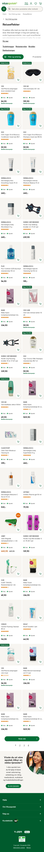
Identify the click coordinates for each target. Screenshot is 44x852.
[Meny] (3, 9)
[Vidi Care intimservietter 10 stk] (33, 297)
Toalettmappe (8, 46)
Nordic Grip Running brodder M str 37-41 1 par (9, 360)
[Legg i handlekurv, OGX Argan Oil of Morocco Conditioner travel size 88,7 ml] (18, 126)
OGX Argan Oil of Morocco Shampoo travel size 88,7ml (32, 136)
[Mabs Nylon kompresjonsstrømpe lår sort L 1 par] (33, 700)
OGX (3, 132)
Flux (3, 266)
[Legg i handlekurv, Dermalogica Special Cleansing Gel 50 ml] (40, 260)
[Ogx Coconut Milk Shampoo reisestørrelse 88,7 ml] (33, 343)
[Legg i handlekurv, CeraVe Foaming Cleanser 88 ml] (18, 618)
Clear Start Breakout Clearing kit (8, 452)
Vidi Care (26, 310)
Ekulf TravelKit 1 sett (30, 627)
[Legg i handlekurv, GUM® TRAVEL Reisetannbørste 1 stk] (18, 574)
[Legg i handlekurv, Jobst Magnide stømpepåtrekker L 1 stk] (18, 529)
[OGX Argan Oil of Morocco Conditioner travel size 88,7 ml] (11, 119)
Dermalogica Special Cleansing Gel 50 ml (30, 270)
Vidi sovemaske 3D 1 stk (31, 89)
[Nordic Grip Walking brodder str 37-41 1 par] (33, 209)
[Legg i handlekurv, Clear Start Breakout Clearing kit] (18, 441)
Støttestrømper (9, 50)
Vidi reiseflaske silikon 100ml (10, 405)
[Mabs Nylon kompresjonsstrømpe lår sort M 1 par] (33, 388)
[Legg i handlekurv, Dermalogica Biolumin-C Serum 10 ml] (18, 485)
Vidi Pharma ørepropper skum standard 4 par (9, 90)
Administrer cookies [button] (19, 847)
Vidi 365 (26, 86)
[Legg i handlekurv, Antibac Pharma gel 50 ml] (40, 485)
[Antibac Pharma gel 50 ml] (33, 478)
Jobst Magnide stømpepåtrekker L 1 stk (9, 540)
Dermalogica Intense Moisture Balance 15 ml (31, 182)
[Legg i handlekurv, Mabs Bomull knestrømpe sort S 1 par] (40, 662)
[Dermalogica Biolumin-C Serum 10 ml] (11, 478)
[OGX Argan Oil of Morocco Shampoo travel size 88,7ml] (33, 119)
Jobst (3, 536)
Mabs (3, 310)
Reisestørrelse (21, 46)
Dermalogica (6, 178)
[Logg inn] (31, 3)
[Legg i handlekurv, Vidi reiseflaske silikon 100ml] (18, 395)
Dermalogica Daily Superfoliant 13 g (29, 452)
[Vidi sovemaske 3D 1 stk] (33, 73)
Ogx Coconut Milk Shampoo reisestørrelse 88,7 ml (33, 360)
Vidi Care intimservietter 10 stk (32, 314)
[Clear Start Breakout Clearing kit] (11, 434)
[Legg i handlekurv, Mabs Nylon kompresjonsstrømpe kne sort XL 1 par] (18, 304)
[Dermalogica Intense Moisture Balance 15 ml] (33, 164)
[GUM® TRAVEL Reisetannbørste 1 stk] (11, 566)
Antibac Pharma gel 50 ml (32, 495)
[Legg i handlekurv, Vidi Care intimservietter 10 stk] (40, 304)
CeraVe (3, 624)
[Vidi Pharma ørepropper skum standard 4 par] (11, 73)
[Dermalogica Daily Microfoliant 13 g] (11, 209)
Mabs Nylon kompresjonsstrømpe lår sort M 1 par (33, 406)
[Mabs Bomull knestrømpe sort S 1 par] (33, 655)
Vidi (3, 86)
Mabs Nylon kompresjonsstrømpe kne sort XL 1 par (9, 314)
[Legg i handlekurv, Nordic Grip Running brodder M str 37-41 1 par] (18, 350)
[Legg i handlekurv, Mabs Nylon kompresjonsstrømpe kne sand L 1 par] (18, 708)
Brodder (32, 46)
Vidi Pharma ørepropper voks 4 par (9, 672)
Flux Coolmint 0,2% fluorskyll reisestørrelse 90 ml (11, 270)
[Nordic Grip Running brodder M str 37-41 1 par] (11, 343)
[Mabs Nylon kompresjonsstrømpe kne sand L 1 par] (11, 700)
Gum (3, 580)
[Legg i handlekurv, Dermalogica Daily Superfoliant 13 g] (40, 441)
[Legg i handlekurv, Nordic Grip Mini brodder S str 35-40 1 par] (40, 529)
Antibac (26, 492)
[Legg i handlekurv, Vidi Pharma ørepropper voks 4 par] (18, 662)
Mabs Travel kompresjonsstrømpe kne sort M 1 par (31, 584)
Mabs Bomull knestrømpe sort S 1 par (32, 672)
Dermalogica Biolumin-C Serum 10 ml (9, 496)
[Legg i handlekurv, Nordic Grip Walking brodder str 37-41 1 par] (40, 216)
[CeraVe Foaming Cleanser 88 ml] (11, 611)
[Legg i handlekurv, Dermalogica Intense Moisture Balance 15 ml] (40, 172)
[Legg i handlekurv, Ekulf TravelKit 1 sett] (40, 618)
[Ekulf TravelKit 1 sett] (33, 611)
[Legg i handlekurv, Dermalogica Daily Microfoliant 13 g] (18, 216)
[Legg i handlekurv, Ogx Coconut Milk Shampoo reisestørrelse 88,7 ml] (40, 350)
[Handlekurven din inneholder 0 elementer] (40, 3)
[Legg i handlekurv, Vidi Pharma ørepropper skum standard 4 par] (18, 80)
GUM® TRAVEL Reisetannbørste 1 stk (8, 584)
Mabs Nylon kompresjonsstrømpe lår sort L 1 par (33, 718)
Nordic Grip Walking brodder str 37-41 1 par (30, 226)
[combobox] (25, 9)
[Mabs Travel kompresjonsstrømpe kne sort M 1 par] (33, 566)
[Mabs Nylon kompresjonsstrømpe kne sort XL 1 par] (11, 297)
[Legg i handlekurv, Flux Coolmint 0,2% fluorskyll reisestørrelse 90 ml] (18, 260)
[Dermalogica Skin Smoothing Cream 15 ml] (11, 164)
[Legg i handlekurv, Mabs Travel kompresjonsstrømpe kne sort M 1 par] (40, 574)
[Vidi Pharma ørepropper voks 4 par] (11, 655)
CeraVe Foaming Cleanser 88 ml (10, 628)
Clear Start (5, 448)
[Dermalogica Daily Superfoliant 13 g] (33, 434)
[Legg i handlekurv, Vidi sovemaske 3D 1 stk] (40, 80)
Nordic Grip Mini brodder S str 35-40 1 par (32, 540)
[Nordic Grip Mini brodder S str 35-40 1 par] (33, 522)
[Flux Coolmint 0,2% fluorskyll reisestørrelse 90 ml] (11, 253)
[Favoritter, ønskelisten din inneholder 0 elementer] (35, 3)
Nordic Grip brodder (31, 222)
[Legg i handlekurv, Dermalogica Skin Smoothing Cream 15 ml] (18, 172)
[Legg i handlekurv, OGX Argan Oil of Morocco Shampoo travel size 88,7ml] (40, 126)
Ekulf (25, 624)
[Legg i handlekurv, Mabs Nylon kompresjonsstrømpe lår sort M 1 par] (40, 395)
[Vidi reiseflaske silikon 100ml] (11, 388)
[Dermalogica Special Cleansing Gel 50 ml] (33, 253)
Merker (28, 847)
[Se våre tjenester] (13, 772)
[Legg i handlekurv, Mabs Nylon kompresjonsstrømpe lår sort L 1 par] (40, 708)
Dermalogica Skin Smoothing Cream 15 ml (9, 182)
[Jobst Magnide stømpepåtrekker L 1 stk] (11, 522)
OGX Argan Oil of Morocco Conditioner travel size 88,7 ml (10, 136)
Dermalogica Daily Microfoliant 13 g (7, 226)
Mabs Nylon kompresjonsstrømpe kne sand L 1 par (9, 718)
